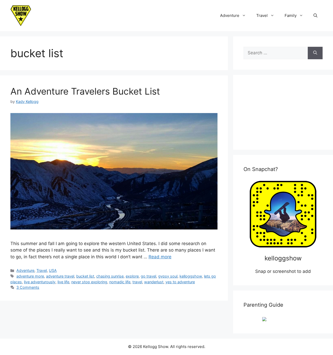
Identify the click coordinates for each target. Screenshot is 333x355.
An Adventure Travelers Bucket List (85, 91)
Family (291, 15)
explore (132, 276)
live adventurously (39, 282)
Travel (262, 15)
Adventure (229, 15)
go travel (148, 276)
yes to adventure (180, 282)
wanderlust (153, 282)
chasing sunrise (110, 276)
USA (53, 270)
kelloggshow (191, 276)
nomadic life (119, 282)
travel (137, 282)
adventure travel (60, 276)
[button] (315, 15)
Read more (160, 256)
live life (63, 282)
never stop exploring (89, 282)
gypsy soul (167, 276)
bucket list (85, 276)
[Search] (315, 53)
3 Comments (27, 287)
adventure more (30, 276)
